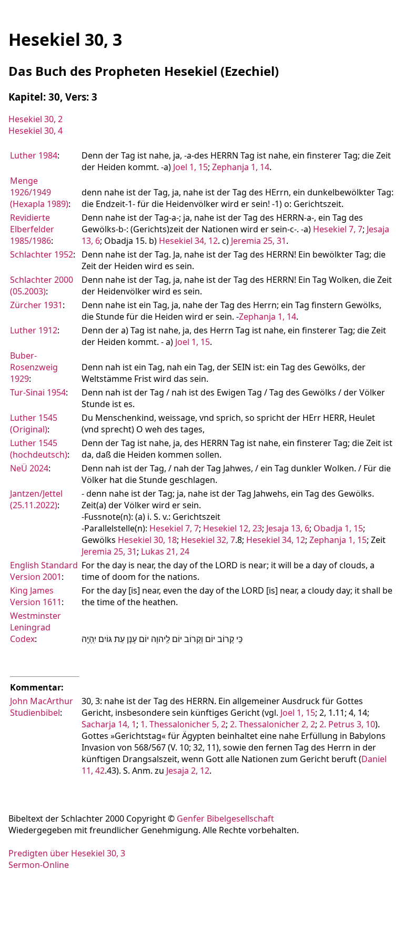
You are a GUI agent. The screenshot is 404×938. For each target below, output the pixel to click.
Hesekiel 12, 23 (232, 528)
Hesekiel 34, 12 (188, 240)
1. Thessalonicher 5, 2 (183, 724)
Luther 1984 (33, 155)
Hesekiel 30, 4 (35, 130)
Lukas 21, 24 (165, 551)
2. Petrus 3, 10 (347, 724)
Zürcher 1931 (36, 305)
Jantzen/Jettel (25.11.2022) (36, 499)
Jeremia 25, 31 (258, 240)
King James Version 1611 (36, 596)
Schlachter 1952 (41, 254)
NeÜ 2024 (29, 468)
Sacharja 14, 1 (109, 724)
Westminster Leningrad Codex (35, 627)
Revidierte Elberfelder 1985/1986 (32, 229)
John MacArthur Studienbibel (41, 706)
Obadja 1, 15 (338, 528)
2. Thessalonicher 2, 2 (272, 724)
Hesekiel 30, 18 (147, 540)
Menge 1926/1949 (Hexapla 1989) (39, 192)
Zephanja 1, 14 (240, 167)
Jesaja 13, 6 (287, 528)
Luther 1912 (33, 330)
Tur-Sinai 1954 (38, 392)
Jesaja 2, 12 (187, 770)
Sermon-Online (38, 865)
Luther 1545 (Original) (33, 423)
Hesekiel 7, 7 (337, 229)
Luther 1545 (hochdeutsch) (38, 448)
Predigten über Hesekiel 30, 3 (66, 853)
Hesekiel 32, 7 (208, 540)
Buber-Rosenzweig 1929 (34, 367)
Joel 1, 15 (190, 167)
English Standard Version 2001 (44, 570)
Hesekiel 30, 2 (35, 119)
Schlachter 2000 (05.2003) (41, 285)
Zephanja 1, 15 (338, 540)
